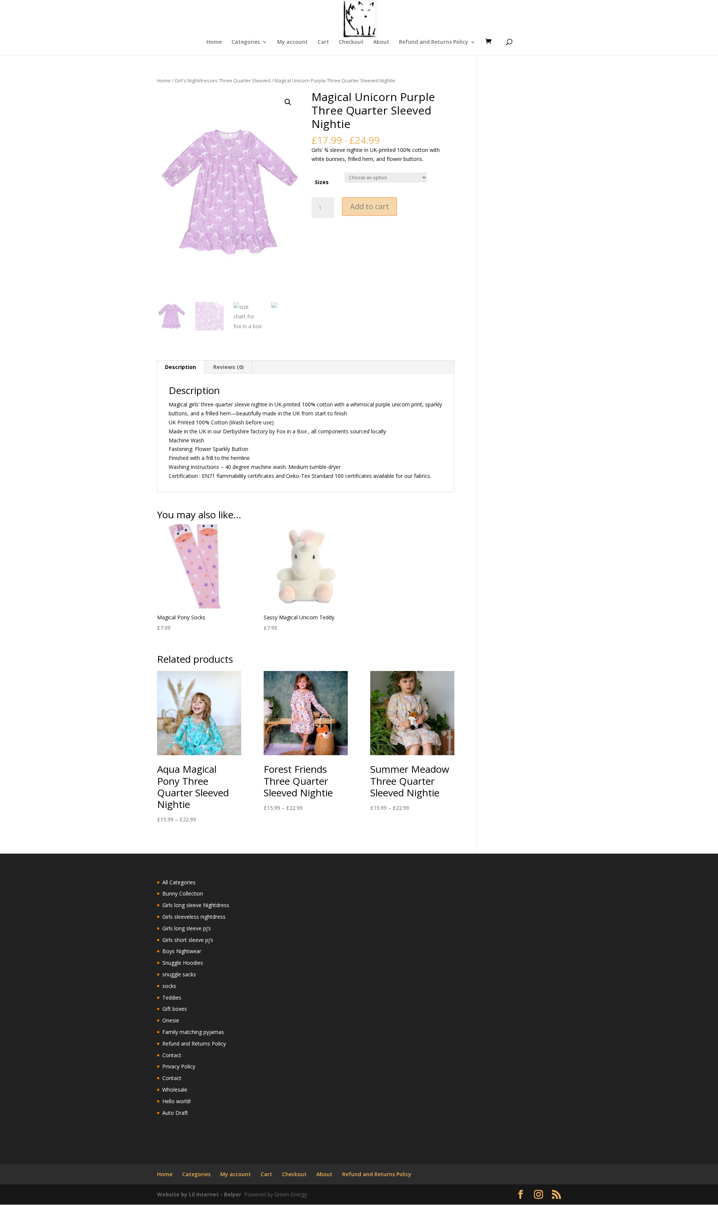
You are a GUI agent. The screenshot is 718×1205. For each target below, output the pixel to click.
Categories (245, 42)
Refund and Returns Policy (433, 42)
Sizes (322, 182)
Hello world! (176, 1101)
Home (214, 42)
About (381, 42)
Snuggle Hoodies (182, 962)
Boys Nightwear (181, 951)
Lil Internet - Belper (215, 1194)
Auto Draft (175, 1112)
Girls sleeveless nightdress (193, 916)
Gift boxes (174, 1008)
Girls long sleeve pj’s (186, 928)
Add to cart (369, 206)
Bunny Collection (182, 893)
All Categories (179, 882)
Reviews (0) (228, 366)
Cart (323, 42)
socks (169, 985)
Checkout (351, 42)
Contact (171, 1055)
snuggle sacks (179, 974)
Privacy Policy (178, 1066)
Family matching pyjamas (193, 1031)
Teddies (171, 997)
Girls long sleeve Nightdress (195, 905)
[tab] (181, 367)
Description (180, 366)
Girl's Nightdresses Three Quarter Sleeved (222, 80)
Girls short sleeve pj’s (187, 939)
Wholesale (174, 1089)
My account (292, 42)
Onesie (170, 1020)
